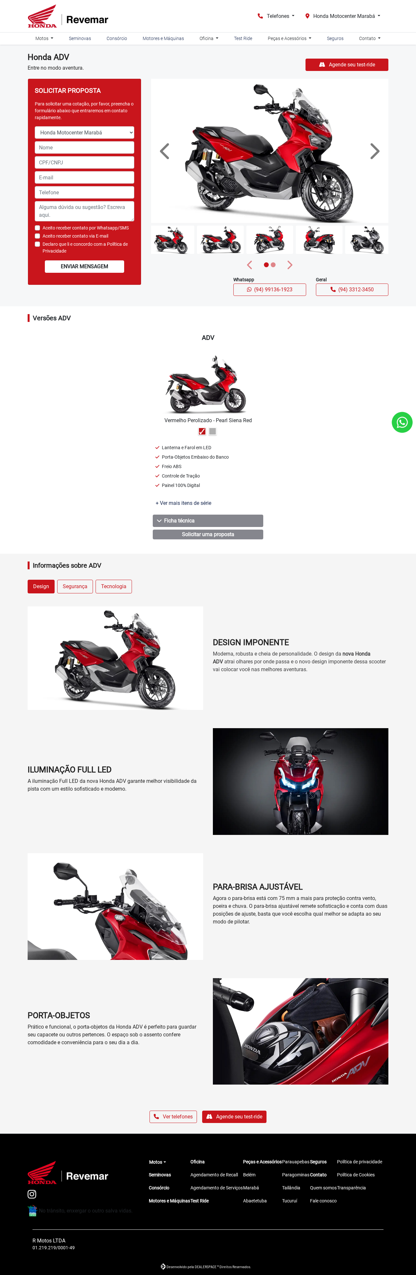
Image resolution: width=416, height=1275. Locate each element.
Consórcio (117, 38)
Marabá (251, 1187)
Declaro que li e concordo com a (85, 248)
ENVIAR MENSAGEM (84, 266)
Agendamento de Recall (214, 1174)
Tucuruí (289, 1200)
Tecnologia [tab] (113, 586)
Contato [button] (368, 38)
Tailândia (291, 1187)
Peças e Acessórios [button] (287, 38)
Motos (155, 1162)
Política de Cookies (356, 1174)
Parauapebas (295, 1161)
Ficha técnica (179, 521)
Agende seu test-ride (351, 65)
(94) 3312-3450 (356, 289)
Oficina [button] (207, 38)
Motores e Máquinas (163, 38)
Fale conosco (323, 1200)
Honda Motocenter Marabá (344, 16)
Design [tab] (41, 586)
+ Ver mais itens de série (183, 503)
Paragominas (295, 1174)
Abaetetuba (255, 1200)
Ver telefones (177, 1117)
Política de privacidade (359, 1161)
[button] (166, 151)
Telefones (278, 16)
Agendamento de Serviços (216, 1187)
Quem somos (323, 1187)
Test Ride (243, 38)
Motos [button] (42, 38)
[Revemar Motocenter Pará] (68, 16)
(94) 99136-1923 (273, 289)
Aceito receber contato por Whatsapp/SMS (86, 227)
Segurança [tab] (75, 586)
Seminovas (80, 38)
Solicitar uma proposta (208, 534)
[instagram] (35, 1194)
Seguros (335, 38)
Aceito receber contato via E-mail (75, 236)
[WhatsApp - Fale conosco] (402, 422)
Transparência (351, 1187)
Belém (249, 1174)
